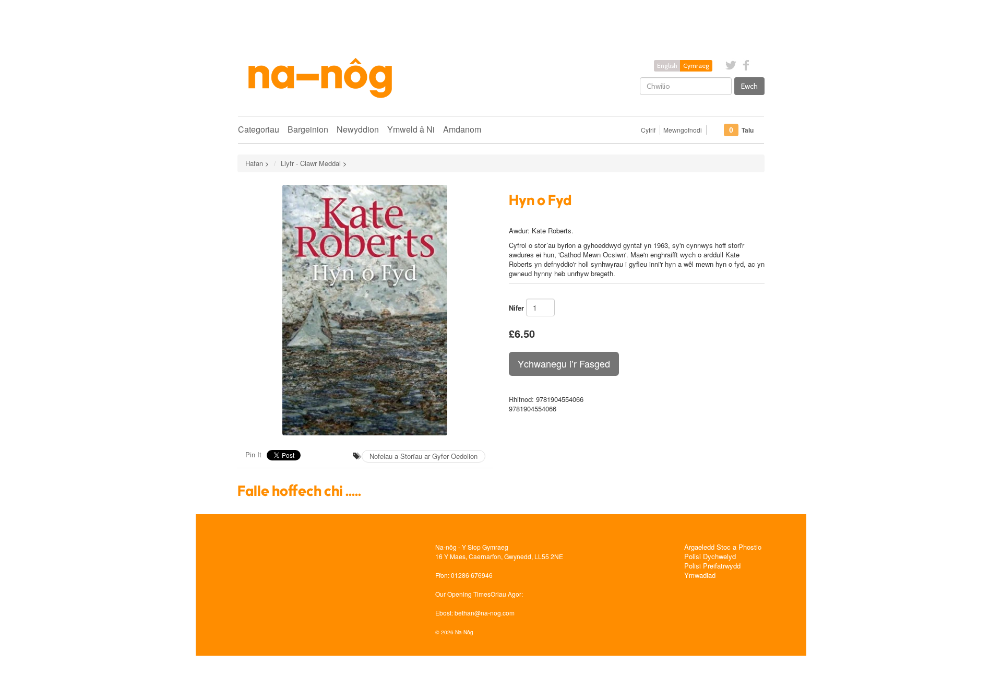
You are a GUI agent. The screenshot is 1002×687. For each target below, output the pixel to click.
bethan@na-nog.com (485, 612)
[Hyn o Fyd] (365, 310)
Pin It (253, 454)
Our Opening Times (463, 593)
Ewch (749, 86)
